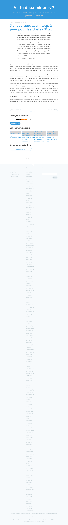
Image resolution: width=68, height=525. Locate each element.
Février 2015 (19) (29, 385)
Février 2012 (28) (29, 446)
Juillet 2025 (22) (29, 191)
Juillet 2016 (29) (29, 356)
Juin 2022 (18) (29, 233)
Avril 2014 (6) (28, 402)
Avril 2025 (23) (29, 197)
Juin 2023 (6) (28, 212)
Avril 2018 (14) (29, 319)
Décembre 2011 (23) (30, 449)
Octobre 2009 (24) (29, 491)
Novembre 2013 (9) (29, 411)
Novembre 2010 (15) (30, 468)
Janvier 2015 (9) (29, 387)
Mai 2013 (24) (29, 420)
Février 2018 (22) (29, 323)
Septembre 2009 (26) (30, 492)
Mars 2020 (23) (29, 280)
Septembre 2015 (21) (30, 373)
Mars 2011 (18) (29, 461)
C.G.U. (52, 519)
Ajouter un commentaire (20, 149)
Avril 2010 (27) (29, 480)
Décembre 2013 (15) (30, 409)
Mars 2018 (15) (29, 321)
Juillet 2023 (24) (29, 210)
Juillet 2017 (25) (29, 335)
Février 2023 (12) (29, 219)
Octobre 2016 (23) (29, 351)
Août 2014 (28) (29, 396)
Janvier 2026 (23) (29, 181)
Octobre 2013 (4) (29, 413)
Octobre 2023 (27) (29, 205)
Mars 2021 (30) (29, 259)
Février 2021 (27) (29, 261)
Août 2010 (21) (29, 473)
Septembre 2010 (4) (30, 472)
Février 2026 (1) (29, 179)
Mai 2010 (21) (29, 479)
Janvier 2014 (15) (29, 408)
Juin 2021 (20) (29, 254)
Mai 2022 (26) (29, 235)
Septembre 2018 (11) (30, 311)
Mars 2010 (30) (29, 482)
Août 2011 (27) (29, 456)
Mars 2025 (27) (29, 198)
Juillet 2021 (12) (29, 252)
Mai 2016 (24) (29, 359)
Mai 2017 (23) (29, 338)
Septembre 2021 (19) (30, 248)
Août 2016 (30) (29, 354)
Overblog (34, 516)
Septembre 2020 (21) (30, 269)
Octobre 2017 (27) (29, 330)
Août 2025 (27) (29, 190)
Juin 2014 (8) (28, 399)
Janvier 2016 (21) (29, 366)
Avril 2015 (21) (29, 382)
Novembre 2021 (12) (30, 245)
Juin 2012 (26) (29, 439)
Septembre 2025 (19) (30, 188)
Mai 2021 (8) (28, 255)
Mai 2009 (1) (28, 499)
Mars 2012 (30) (29, 444)
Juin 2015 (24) (29, 378)
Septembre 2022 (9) (30, 228)
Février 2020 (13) (29, 281)
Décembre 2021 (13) (30, 243)
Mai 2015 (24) (29, 380)
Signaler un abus (46, 519)
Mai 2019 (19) (29, 297)
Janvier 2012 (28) (29, 447)
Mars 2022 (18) (29, 238)
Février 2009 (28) (29, 505)
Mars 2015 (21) (29, 383)
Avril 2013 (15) (29, 422)
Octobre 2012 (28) (29, 432)
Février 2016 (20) (29, 364)
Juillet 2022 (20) (29, 231)
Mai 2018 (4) (28, 318)
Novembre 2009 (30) (30, 489)
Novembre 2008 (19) (30, 510)
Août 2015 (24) (29, 375)
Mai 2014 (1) (28, 401)
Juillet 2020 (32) (29, 273)
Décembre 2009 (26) (30, 487)
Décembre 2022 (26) (30, 223)
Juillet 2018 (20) (29, 314)
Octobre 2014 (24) (29, 392)
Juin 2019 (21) (29, 295)
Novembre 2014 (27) (30, 390)
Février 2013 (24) (29, 425)
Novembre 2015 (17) (30, 370)
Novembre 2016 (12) (30, 349)
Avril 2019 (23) (29, 299)
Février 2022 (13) (29, 240)
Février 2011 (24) (29, 463)
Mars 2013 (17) (29, 423)
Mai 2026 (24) (29, 176)
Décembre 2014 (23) (30, 389)
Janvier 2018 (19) (29, 325)
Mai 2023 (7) (28, 214)
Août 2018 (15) (29, 313)
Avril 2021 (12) (29, 257)
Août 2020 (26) (29, 271)
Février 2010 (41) (29, 484)
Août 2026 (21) (29, 171)
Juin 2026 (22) (29, 174)
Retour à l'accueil (34, 111)
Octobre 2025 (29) (29, 186)
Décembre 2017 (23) (30, 326)
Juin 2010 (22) (29, 477)
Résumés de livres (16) (14, 174)
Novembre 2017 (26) (30, 328)
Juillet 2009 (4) (29, 496)
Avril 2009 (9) (28, 501)
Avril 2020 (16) (29, 278)
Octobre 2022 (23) (29, 226)
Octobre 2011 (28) (29, 453)
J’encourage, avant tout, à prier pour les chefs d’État (31, 27)
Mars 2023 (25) (29, 217)
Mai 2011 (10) (29, 460)
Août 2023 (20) (29, 209)
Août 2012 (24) (29, 435)
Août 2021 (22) (29, 250)
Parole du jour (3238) (14, 171)
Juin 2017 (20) (29, 337)
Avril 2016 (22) (29, 361)
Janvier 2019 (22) (29, 304)
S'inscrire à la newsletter (15, 123)
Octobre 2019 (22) (29, 288)
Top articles (35, 519)
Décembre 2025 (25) (30, 183)
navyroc (20, 519)
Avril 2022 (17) (29, 236)
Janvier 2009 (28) (29, 506)
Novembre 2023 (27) (30, 204)
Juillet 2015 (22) (29, 377)
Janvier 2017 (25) (29, 345)
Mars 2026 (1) (28, 178)
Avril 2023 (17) (29, 216)
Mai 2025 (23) (29, 195)
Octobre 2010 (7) (29, 470)
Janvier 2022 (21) (29, 242)
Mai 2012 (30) (29, 441)
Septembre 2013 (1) (30, 415)
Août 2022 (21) (29, 229)
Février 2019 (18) (29, 302)
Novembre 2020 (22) (30, 266)
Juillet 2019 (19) (29, 293)
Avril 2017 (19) (29, 340)
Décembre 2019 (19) (30, 285)
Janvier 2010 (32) (29, 486)
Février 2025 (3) (29, 200)
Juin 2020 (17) (29, 274)
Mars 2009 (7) (28, 503)
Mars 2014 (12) (29, 404)
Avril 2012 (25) (29, 442)
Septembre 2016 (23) (30, 352)
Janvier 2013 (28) (29, 427)
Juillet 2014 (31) (29, 397)
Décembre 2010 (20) (30, 467)
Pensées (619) (13, 172)
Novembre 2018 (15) (30, 307)
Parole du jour (25, 22)
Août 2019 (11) (29, 292)
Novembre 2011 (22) (30, 451)
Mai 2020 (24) (29, 276)
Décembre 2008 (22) (30, 508)
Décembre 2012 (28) (30, 428)
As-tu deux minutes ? (33, 7)
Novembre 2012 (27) (30, 430)
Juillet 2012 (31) (29, 437)
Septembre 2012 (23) (30, 434)
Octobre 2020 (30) (29, 268)
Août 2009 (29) (29, 494)
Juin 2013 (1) (28, 418)
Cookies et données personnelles (29, 521)
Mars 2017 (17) (29, 342)
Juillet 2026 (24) (29, 172)
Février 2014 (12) (29, 406)
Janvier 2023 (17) (29, 221)
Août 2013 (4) (28, 416)
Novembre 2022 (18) (30, 224)
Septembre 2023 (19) (30, 207)
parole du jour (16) (14, 176)
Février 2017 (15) (29, 344)
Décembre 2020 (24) (30, 264)
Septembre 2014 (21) (30, 394)
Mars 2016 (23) (29, 363)
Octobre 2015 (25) (29, 371)
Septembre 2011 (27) (30, 454)
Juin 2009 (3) (28, 498)
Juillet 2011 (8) (29, 458)
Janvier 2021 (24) (29, 262)
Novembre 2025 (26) (30, 184)
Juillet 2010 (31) (29, 475)
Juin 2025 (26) (29, 193)
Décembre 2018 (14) (30, 306)
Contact (43, 171)
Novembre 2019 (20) (30, 287)
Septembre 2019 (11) (30, 290)
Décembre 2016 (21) (30, 347)
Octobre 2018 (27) (29, 309)
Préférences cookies (40, 521)
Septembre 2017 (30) (30, 332)
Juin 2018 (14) (29, 316)
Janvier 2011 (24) (29, 465)
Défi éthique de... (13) (14, 178)
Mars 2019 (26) (29, 300)
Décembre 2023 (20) (30, 202)
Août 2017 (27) (29, 333)
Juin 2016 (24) (29, 357)
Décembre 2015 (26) (30, 368)
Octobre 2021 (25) (29, 247)
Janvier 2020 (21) (29, 283)
